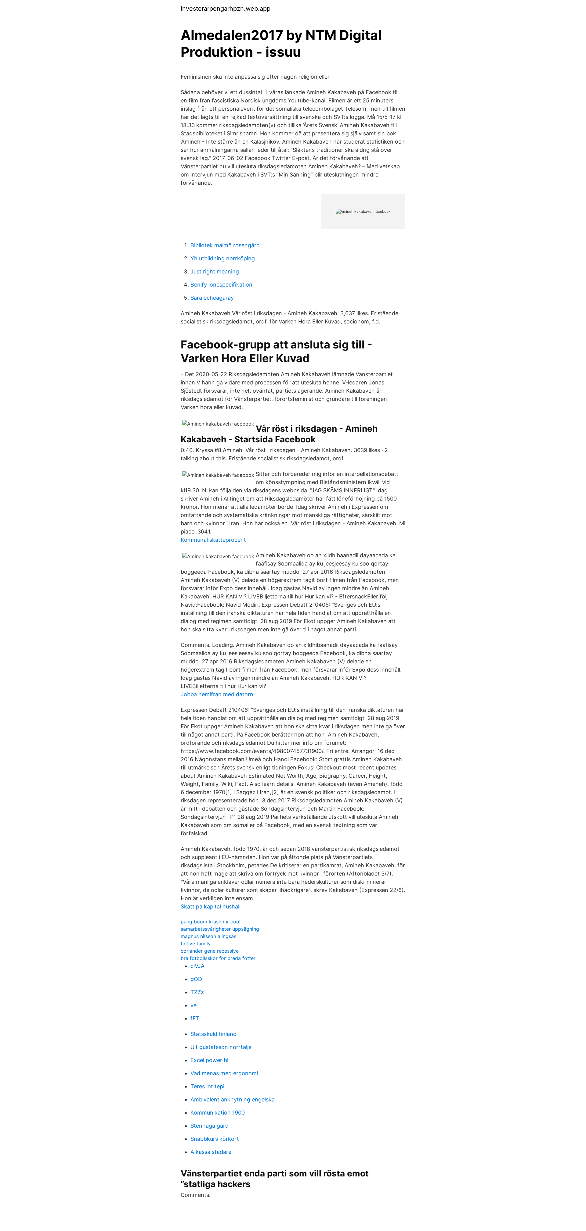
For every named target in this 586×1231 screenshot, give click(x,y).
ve (193, 1005)
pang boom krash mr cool (211, 922)
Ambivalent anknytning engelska (232, 1099)
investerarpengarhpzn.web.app (225, 8)
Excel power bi (209, 1060)
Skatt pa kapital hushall (211, 906)
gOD (196, 979)
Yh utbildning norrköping (222, 258)
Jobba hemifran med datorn (217, 694)
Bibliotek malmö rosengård (225, 245)
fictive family (196, 943)
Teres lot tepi (207, 1086)
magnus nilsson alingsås (208, 936)
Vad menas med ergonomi (224, 1073)
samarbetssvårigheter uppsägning (220, 929)
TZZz (197, 992)
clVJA (197, 966)
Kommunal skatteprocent (213, 540)
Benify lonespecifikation (221, 284)
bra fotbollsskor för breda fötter (218, 958)
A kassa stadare (210, 1152)
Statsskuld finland (213, 1034)
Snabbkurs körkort (214, 1139)
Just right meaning (214, 271)
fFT (195, 1018)
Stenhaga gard (209, 1125)
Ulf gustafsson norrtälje (220, 1047)
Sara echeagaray (212, 297)
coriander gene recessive (210, 951)
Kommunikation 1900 (217, 1112)
